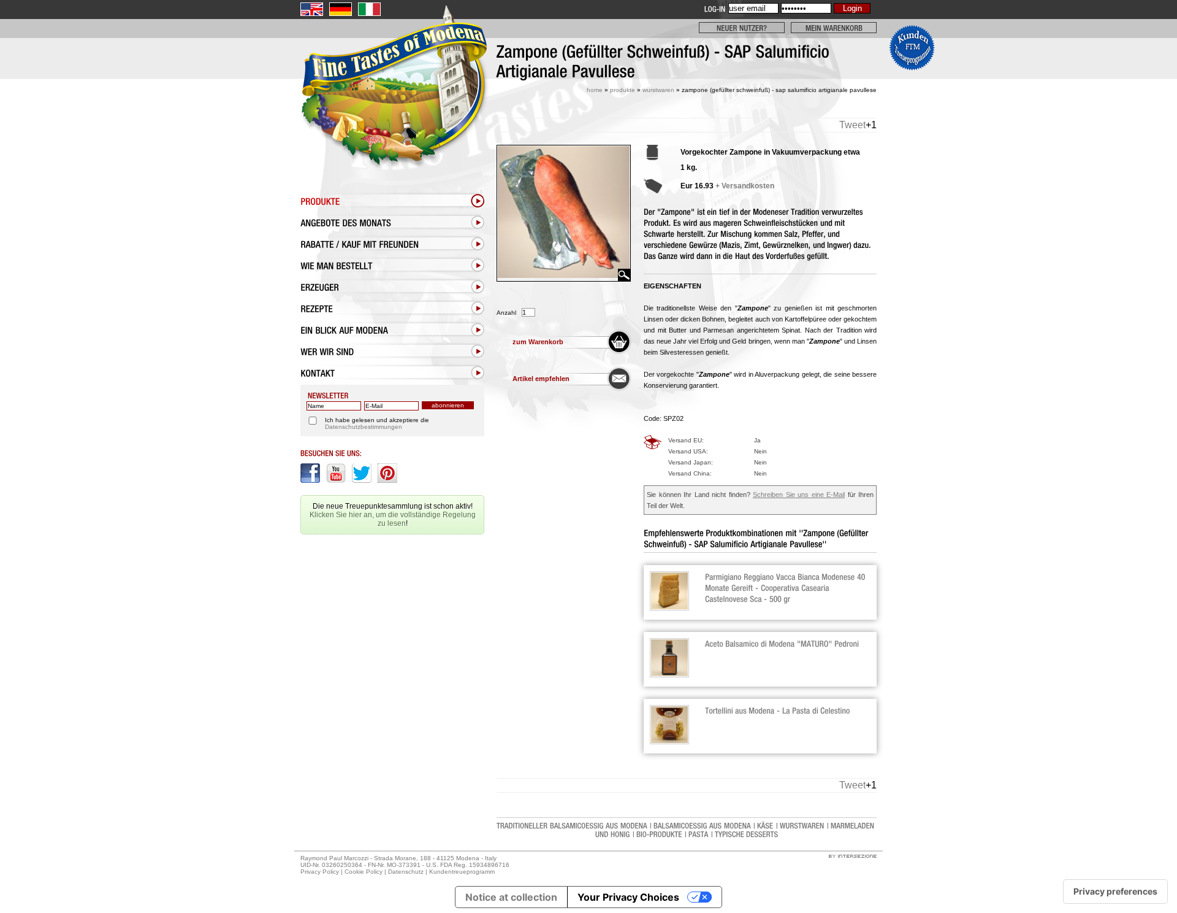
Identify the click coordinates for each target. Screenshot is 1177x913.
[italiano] (369, 9)
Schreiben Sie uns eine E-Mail (799, 494)
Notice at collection (511, 897)
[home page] (392, 114)
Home (595, 90)
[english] (311, 9)
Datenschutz (406, 871)
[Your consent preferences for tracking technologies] (1115, 891)
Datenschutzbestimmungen (363, 426)
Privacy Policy (319, 871)
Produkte (622, 90)
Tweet (852, 125)
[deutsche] (340, 9)
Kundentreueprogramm (462, 871)
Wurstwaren (658, 90)
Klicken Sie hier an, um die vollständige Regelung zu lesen (393, 519)
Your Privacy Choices (628, 897)
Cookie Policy (364, 871)
